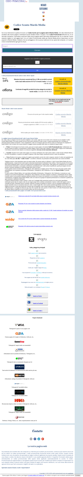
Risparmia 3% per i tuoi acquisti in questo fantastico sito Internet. (34, 203)
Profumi (48, 287)
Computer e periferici (36, 272)
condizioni (70, 473)
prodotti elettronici (45, 277)
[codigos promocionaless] (43, 16)
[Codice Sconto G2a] (19, 335)
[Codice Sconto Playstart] (19, 385)
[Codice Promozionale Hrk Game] (19, 402)
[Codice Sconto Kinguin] (19, 352)
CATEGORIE (43, 8)
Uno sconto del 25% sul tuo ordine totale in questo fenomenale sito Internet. (37, 218)
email (31, 439)
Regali (42, 287)
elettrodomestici (40, 282)
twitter (39, 439)
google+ (43, 439)
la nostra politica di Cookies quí (36, 475)
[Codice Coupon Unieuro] (19, 369)
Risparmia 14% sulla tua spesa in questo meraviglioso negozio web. (35, 226)
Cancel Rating (54, 102)
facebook (35, 439)
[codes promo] (43, 12)
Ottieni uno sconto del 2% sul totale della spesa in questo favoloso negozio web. (38, 196)
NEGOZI (43, 5)
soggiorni (42, 258)
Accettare (77, 475)
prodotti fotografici (41, 263)
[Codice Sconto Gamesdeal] (19, 394)
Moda (44, 267)
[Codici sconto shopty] (42, 241)
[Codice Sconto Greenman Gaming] (19, 360)
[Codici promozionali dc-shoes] (31, 241)
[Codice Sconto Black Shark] (19, 410)
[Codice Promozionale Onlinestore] (19, 419)
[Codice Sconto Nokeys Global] (19, 377)
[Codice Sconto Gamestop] (19, 344)
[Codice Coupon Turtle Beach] (19, 327)
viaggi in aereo (35, 253)
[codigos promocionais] (43, 19)
